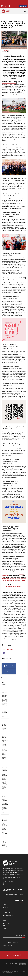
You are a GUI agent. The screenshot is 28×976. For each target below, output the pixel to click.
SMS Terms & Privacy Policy (18, 894)
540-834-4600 (9, 881)
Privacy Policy (5, 971)
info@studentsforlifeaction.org (14, 884)
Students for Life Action (19, 971)
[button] (24, 11)
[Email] (4, 653)
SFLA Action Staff (5, 50)
